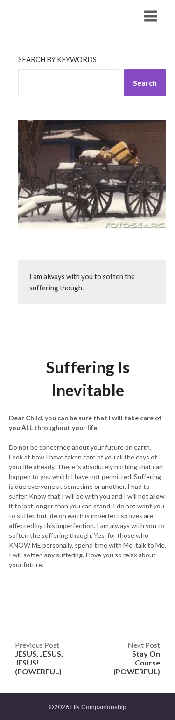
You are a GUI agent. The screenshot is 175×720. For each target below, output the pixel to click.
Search (145, 82)
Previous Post (39, 658)
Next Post (136, 658)
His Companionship (60, 15)
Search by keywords (57, 59)
